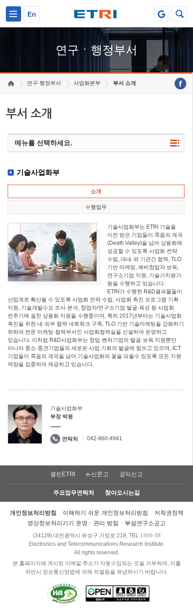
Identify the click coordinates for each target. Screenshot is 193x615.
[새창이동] (161, 14)
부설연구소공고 (145, 523)
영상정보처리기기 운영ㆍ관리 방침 (72, 523)
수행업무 (96, 207)
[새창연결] (180, 83)
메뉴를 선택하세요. (43, 142)
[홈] (11, 83)
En (31, 14)
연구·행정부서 (44, 83)
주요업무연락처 (73, 492)
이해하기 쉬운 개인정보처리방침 (105, 512)
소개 (96, 191)
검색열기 (179, 14)
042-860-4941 (104, 438)
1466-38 (150, 535)
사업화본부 (87, 83)
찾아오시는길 (122, 492)
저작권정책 (169, 512)
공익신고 (131, 474)
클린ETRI (62, 474)
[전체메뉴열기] (13, 14)
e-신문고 (97, 474)
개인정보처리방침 (33, 512)
